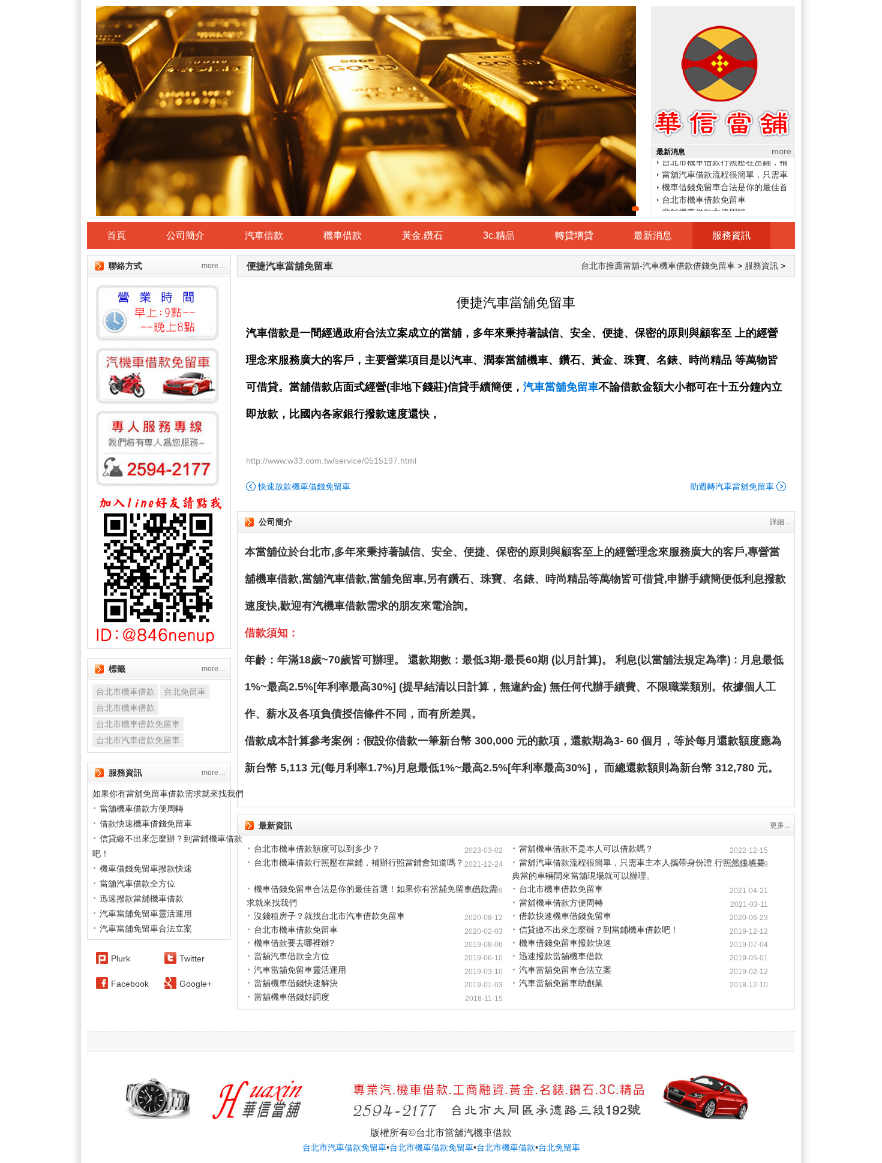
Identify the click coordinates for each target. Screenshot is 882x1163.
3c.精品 (499, 235)
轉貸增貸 (574, 235)
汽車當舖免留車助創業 (561, 983)
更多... (780, 825)
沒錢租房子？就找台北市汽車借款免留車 (329, 916)
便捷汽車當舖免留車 (290, 266)
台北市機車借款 (125, 691)
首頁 (116, 235)
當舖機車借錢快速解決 (296, 983)
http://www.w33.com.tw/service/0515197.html (331, 460)
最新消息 (653, 235)
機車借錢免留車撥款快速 (565, 943)
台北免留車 (185, 691)
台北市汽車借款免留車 (138, 740)
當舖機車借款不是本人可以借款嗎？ (586, 849)
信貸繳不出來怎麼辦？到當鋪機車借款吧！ (599, 929)
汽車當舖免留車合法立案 (565, 970)
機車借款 (342, 235)
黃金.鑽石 (422, 235)
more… (214, 266)
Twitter (192, 958)
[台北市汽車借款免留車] (366, 111)
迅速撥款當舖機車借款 (561, 956)
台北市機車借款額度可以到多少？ (317, 849)
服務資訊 (731, 235)
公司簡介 (185, 235)
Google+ (195, 983)
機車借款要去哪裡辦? (294, 943)
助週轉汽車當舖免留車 (732, 486)
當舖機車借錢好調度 (291, 997)
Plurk (120, 958)
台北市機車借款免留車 (704, 192)
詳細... (780, 522)
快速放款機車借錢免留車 (304, 486)
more (781, 151)
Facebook (130, 983)
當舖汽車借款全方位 (291, 956)
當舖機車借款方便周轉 (704, 205)
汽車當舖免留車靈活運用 (300, 970)
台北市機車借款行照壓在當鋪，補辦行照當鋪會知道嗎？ (359, 862)
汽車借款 (264, 235)
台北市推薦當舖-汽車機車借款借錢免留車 (658, 266)
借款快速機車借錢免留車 (565, 916)
